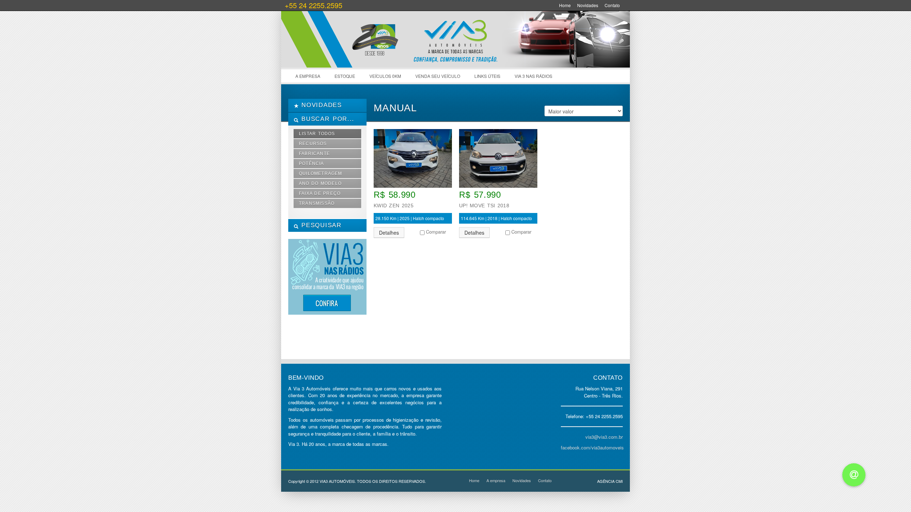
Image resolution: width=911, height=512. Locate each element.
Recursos (313, 143)
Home (565, 5)
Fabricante (314, 153)
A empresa (307, 76)
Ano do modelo (320, 183)
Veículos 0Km (385, 76)
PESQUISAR (320, 225)
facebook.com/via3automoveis (592, 447)
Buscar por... (326, 119)
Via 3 (348, 46)
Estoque (345, 76)
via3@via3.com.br (604, 436)
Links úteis (487, 76)
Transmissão (317, 203)
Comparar (436, 231)
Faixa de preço (320, 193)
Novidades (587, 5)
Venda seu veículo (437, 76)
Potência (311, 163)
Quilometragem (320, 173)
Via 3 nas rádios (533, 76)
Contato (612, 5)
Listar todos (317, 133)
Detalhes (389, 232)
